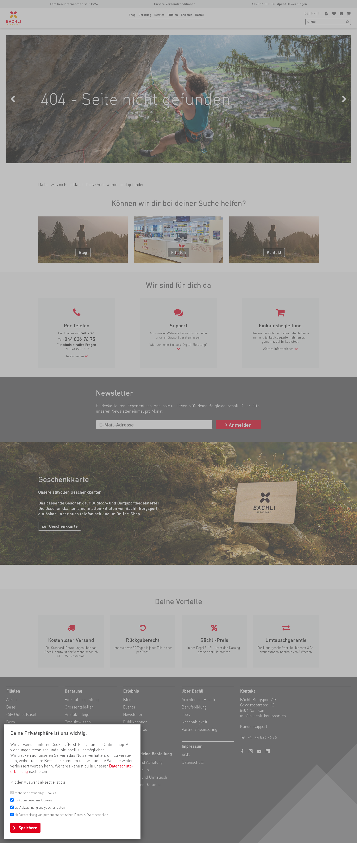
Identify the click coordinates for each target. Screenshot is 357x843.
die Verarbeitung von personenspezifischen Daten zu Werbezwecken (61, 815)
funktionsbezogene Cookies (33, 800)
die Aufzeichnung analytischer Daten (40, 807)
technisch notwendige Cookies (35, 793)
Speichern (28, 827)
